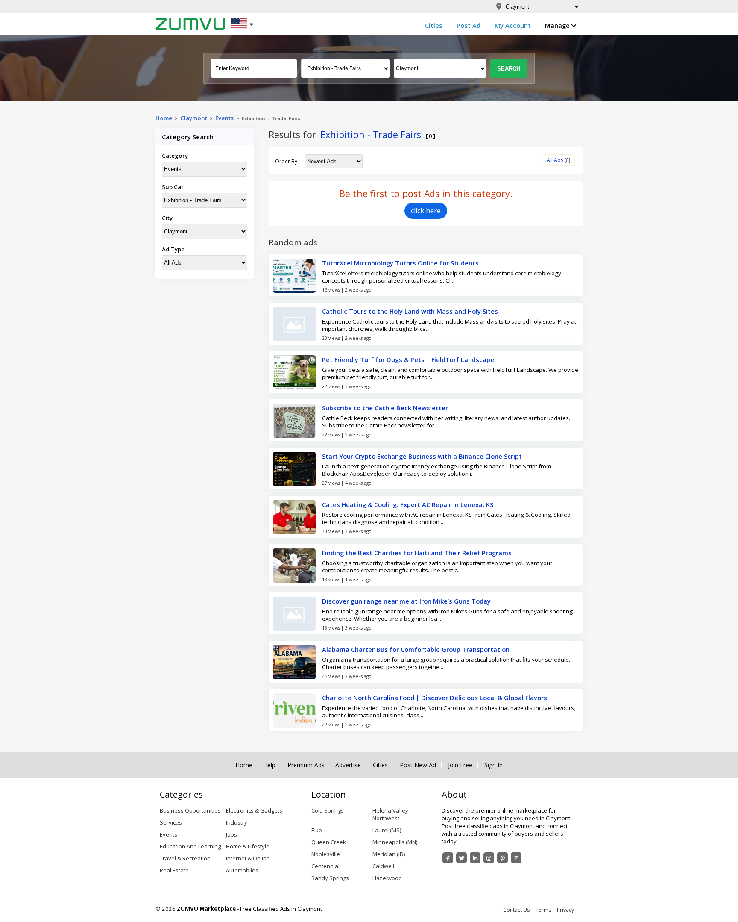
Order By (286, 161)
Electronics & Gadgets (254, 810)
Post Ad (468, 25)
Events (224, 118)
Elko (316, 830)
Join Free (460, 765)
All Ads (555, 160)
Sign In (493, 765)
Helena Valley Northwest (390, 814)
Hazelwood (387, 878)
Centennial (325, 866)
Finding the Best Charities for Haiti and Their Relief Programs (417, 552)
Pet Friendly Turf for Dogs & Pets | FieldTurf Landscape (408, 359)
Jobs (231, 834)
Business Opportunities (190, 810)
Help (269, 765)
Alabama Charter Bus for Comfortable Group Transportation (416, 649)
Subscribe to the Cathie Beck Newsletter (385, 408)
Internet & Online (248, 858)
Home (163, 118)
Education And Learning (190, 846)
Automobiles (242, 870)
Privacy (565, 909)
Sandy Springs (330, 878)
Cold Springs (327, 810)
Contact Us (516, 909)
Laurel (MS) (386, 830)
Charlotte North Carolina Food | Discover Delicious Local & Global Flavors (434, 697)
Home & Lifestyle (247, 846)
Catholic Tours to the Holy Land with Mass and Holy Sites (410, 311)
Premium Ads (306, 765)
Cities (433, 25)
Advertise (348, 765)
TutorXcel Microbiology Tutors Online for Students (400, 263)
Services (171, 822)
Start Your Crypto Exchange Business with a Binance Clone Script (422, 456)
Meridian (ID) (388, 854)
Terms (543, 909)
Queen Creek (328, 842)
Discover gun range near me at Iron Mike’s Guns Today (406, 601)
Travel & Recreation (185, 858)
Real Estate (174, 870)
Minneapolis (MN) (394, 842)
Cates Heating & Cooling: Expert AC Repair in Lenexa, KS (407, 504)
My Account (513, 25)
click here (426, 210)
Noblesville (325, 854)
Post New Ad (418, 765)
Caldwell (383, 866)
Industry (236, 822)
